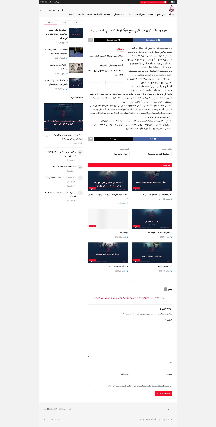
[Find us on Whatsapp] (50, 10)
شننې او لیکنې (140, 14)
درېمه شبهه (124, 232)
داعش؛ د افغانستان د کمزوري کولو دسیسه (157, 194)
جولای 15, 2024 (164, 271)
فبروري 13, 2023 (120, 237)
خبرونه (150, 14)
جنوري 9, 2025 (121, 203)
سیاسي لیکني (93, 188)
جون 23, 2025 (165, 237)
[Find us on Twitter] (59, 10)
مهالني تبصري (161, 14)
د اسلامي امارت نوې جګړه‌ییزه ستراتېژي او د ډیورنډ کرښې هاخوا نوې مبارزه (56, 34)
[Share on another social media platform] (90, 40)
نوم (170, 362)
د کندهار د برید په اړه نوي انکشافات (64, 166)
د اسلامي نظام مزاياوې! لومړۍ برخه (160, 232)
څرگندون (168, 320)
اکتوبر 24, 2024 (120, 271)
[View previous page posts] (107, 82)
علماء (129, 14)
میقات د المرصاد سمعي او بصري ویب (152, 2)
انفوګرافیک (98, 14)
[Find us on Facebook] (62, 10)
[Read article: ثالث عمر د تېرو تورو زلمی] (152, 252)
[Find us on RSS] (46, 10)
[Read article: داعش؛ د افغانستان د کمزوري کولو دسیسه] (152, 181)
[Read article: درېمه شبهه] (108, 219)
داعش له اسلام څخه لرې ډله (118, 266)
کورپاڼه (171, 14)
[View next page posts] (104, 82)
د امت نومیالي (119, 14)
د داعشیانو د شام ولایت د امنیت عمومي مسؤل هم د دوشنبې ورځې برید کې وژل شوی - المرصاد (126, 297)
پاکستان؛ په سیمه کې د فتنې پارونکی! (110, 65)
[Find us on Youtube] (54, 10)
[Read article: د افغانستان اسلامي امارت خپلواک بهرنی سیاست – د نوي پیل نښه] (108, 181)
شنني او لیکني (136, 260)
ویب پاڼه (169, 374)
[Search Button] (41, 10)
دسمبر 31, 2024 (164, 199)
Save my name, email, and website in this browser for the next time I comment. (140, 386)
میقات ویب (80, 14)
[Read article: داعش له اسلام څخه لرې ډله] (108, 252)
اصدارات (107, 14)
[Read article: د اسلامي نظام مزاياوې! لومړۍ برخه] (152, 219)
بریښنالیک (124, 374)
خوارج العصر (136, 188)
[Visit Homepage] (172, 8)
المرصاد (71, 14)
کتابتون (89, 14)
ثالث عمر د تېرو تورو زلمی (163, 266)
